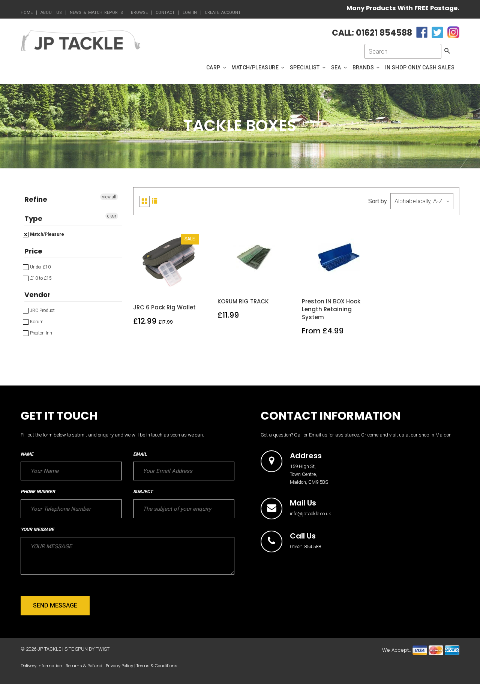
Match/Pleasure (46, 234)
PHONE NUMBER (38, 491)
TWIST (103, 649)
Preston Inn (40, 333)
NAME (27, 454)
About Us (51, 12)
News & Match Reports (96, 12)
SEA (337, 67)
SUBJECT (143, 491)
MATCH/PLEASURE (255, 67)
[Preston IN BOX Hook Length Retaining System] (339, 280)
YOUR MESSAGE (37, 529)
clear (111, 216)
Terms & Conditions (156, 666)
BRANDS (363, 67)
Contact (165, 12)
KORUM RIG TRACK (243, 301)
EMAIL (140, 454)
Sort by (377, 201)
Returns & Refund (84, 666)
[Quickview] (187, 286)
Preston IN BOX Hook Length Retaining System (331, 309)
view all (109, 197)
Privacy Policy (119, 666)
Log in (190, 12)
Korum (36, 321)
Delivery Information (41, 666)
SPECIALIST (305, 67)
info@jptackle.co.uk (310, 513)
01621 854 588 (305, 546)
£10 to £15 (40, 278)
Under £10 (40, 267)
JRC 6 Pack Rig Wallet (164, 307)
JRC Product (42, 310)
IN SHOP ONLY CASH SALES (419, 67)
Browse (139, 12)
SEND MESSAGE (55, 605)
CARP (214, 67)
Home (27, 12)
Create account (223, 12)
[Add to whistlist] (152, 286)
